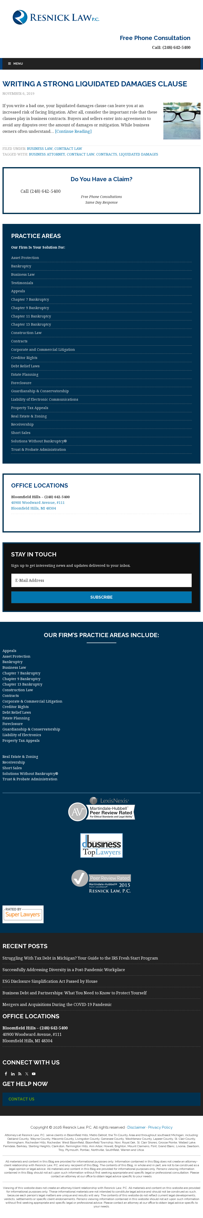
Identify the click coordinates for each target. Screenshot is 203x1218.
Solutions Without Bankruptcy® (39, 441)
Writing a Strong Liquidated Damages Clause (94, 83)
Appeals (18, 291)
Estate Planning (24, 374)
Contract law (68, 148)
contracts (106, 154)
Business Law (39, 148)
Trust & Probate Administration (38, 449)
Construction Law (26, 332)
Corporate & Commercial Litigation (32, 701)
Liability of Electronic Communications (44, 399)
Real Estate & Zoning (29, 416)
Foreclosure (21, 382)
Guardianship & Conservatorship (40, 391)
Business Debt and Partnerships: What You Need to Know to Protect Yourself (74, 993)
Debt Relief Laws (25, 366)
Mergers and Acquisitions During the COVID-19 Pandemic (57, 1004)
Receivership (22, 424)
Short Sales (20, 432)
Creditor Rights (24, 357)
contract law (80, 154)
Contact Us (21, 1099)
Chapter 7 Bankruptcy (30, 299)
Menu (18, 63)
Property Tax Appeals (29, 407)
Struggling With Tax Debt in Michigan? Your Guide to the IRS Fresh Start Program (80, 958)
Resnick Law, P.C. (101, 17)
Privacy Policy (160, 1127)
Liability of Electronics (21, 734)
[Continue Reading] (73, 131)
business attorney (47, 154)
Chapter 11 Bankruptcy (31, 316)
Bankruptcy (21, 266)
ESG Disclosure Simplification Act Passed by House (50, 981)
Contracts (19, 341)
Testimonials (22, 282)
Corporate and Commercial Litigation (43, 349)
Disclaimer (136, 1127)
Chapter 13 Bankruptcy (31, 324)
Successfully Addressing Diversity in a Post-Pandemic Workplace (63, 969)
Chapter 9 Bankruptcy (30, 307)
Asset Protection (25, 257)
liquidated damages (138, 154)
